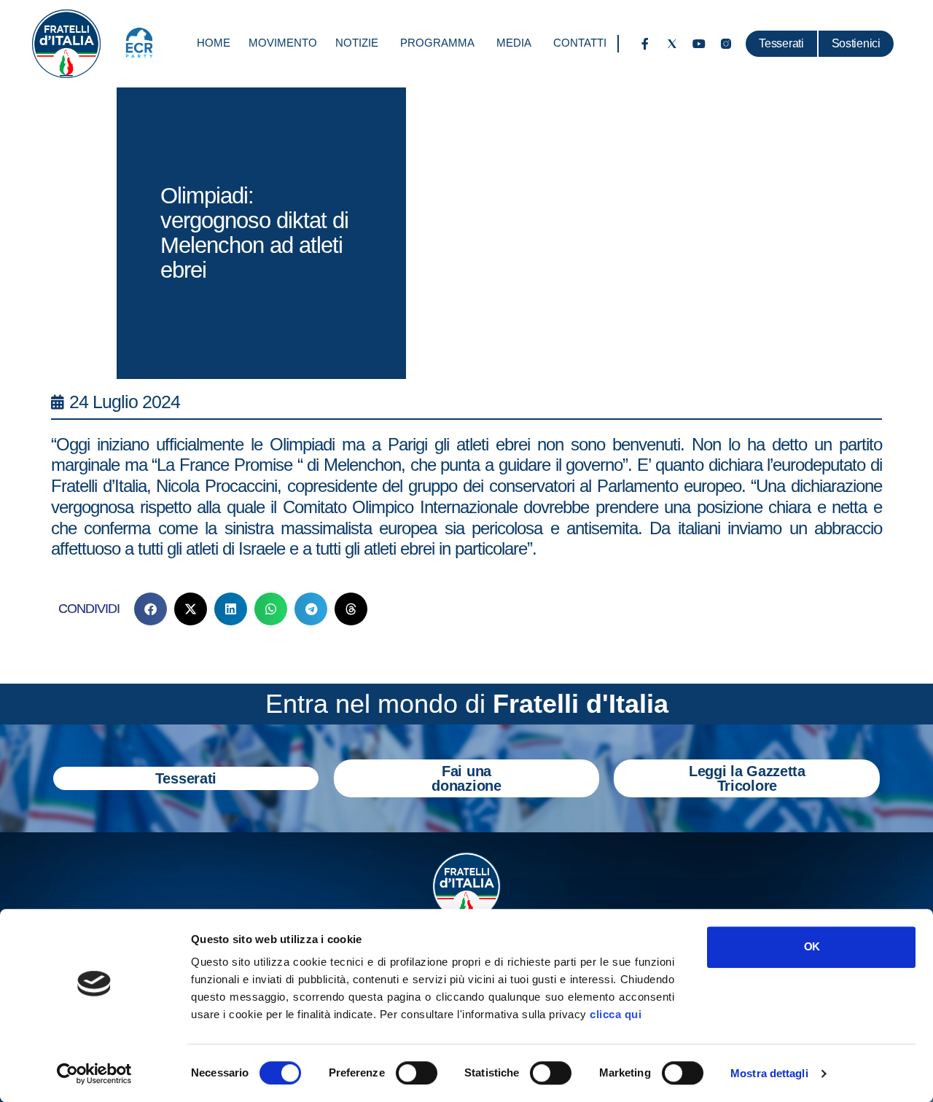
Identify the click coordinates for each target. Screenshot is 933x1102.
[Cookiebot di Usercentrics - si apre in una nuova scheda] (94, 1074)
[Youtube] (699, 43)
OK (811, 946)
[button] (150, 609)
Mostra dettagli (769, 1073)
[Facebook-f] (645, 43)
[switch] (416, 1073)
